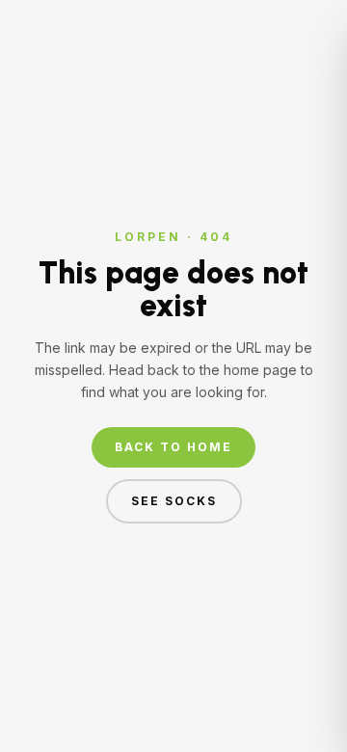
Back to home (173, 447)
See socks (174, 501)
